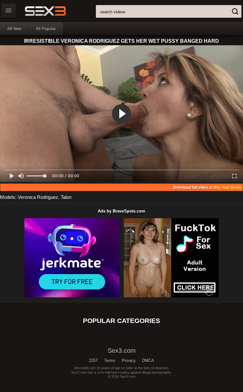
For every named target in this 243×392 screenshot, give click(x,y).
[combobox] (168, 11)
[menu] (9, 11)
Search (235, 11)
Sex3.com (56, 11)
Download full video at (207, 187)
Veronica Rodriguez (38, 197)
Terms (109, 360)
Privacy (129, 360)
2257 (93, 360)
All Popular (46, 28)
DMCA (148, 360)
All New (14, 28)
